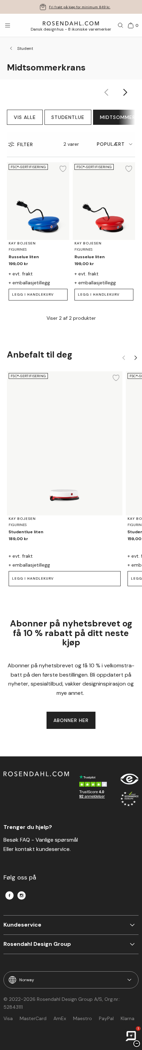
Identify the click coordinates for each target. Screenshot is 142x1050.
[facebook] (9, 895)
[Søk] (120, 25)
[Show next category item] (125, 92)
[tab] (116, 144)
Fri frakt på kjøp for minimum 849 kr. (79, 7)
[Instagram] (22, 895)
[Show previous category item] (106, 92)
